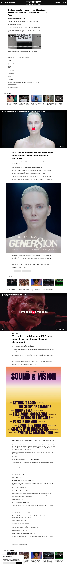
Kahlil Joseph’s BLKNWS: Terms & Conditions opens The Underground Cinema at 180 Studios (36, 288)
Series (35, 4)
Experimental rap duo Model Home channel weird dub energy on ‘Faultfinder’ (24, 104)
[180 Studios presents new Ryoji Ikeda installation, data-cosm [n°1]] (60, 282)
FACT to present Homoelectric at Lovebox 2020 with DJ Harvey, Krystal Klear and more (48, 104)
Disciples (11, 87)
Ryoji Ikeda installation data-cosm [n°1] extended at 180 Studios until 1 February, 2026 (48, 288)
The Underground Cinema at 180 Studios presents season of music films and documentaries (24, 288)
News (8, 7)
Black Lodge (26, 21)
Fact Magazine (33, 2)
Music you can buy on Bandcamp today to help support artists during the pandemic (12, 104)
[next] (60, 93)
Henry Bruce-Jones (13, 7)
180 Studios (44, 264)
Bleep (13, 57)
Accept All (19, 562)
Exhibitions (31, 4)
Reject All (12, 562)
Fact (17, 150)
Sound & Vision (17, 353)
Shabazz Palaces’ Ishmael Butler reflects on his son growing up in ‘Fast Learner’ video (60, 104)
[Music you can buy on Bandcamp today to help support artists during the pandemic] (12, 98)
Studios (27, 4)
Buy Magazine (12, 2)
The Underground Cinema (32, 349)
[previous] (59, 93)
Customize (6, 562)
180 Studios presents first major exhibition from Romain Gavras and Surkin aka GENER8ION (12, 288)
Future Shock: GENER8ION (22, 267)
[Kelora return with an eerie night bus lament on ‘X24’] (36, 98)
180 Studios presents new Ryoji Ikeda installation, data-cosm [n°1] (60, 288)
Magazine (39, 4)
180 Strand (6, 2)
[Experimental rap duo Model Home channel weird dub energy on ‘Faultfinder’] (24, 98)
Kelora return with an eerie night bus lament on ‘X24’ (36, 104)
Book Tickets (57, 2)
